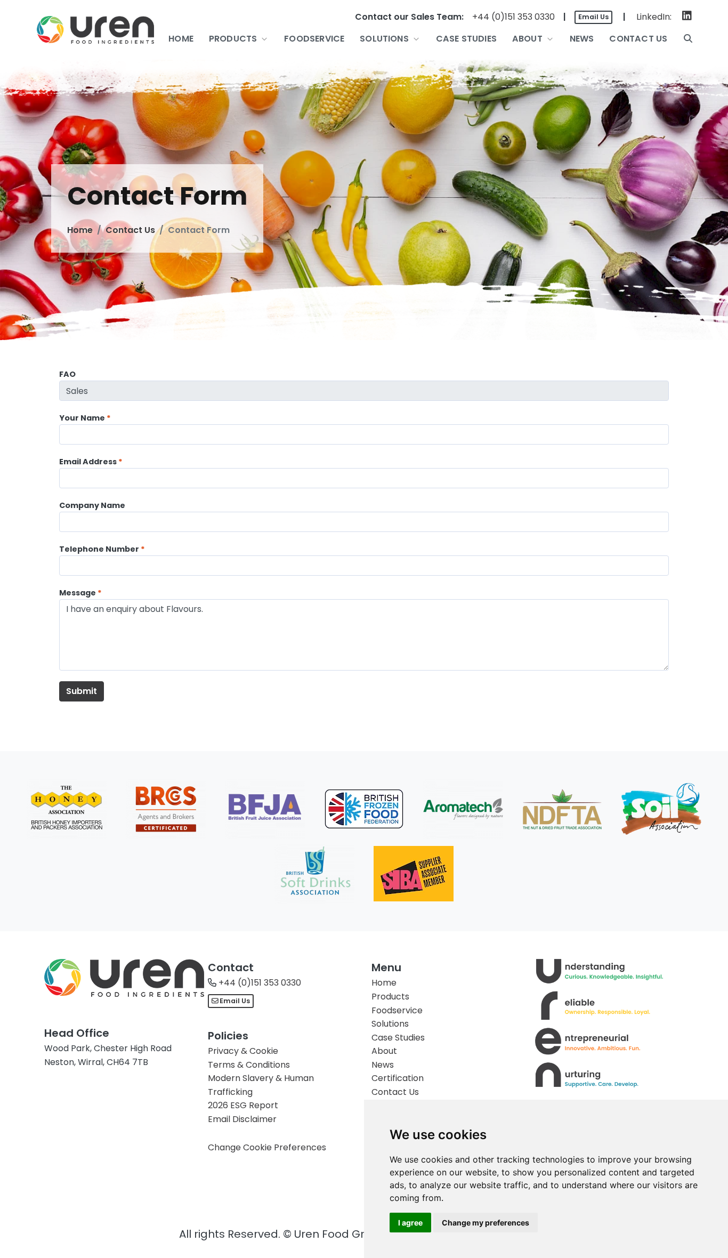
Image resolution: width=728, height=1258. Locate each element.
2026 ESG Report (243, 1105)
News (382, 1065)
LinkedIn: (654, 17)
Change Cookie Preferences (267, 1147)
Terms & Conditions (249, 1065)
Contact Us (130, 230)
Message (77, 592)
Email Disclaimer (242, 1119)
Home (80, 230)
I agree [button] (410, 1222)
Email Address (88, 461)
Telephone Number (99, 549)
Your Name (82, 418)
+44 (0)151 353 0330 (513, 17)
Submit (81, 691)
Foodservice (397, 1010)
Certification (397, 1078)
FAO (67, 374)
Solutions (390, 1024)
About (384, 1051)
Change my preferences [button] (485, 1222)
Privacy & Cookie (243, 1051)
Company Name (92, 505)
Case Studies (398, 1037)
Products (390, 996)
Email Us (593, 16)
